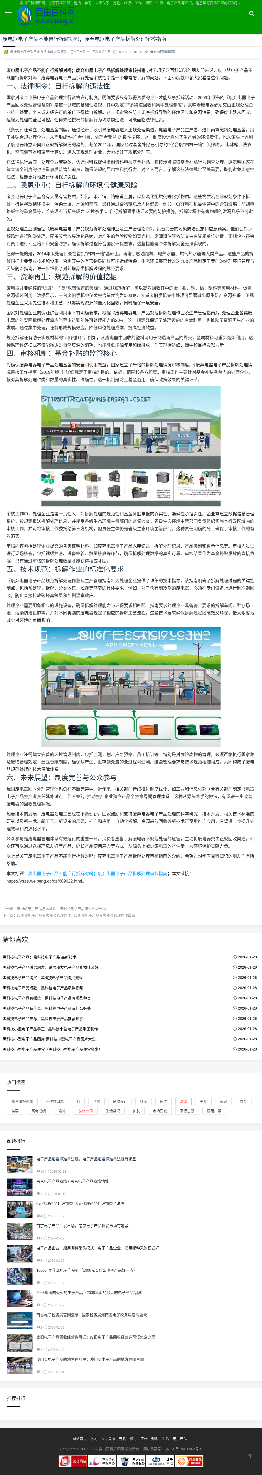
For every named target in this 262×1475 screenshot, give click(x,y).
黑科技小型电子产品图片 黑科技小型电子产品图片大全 (49, 1039)
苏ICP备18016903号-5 (184, 1449)
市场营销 (160, 1111)
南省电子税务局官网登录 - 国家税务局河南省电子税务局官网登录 (91, 1315)
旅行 (133, 1439)
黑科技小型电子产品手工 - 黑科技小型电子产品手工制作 (50, 1029)
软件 (163, 1101)
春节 (243, 1101)
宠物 (122, 1439)
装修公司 (86, 1111)
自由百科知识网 (49, 20)
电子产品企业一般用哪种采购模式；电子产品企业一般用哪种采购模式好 (97, 1248)
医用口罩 (214, 1111)
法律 (183, 1101)
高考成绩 (38, 1111)
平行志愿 (187, 1111)
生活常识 (113, 1111)
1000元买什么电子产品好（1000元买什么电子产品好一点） (86, 1270)
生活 (165, 1439)
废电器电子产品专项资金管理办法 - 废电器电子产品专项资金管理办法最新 (76, 915)
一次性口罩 (55, 1101)
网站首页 (79, 1439)
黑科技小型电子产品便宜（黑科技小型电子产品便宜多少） (52, 1049)
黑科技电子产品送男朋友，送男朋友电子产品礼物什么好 (51, 967)
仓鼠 (96, 1101)
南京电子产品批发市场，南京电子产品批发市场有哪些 (82, 1226)
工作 (144, 1439)
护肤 (136, 1111)
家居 (223, 1101)
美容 (15, 1111)
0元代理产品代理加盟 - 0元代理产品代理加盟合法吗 (80, 1203)
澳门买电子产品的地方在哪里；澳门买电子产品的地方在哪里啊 (90, 1359)
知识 (154, 1439)
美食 (203, 1101)
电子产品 (180, 1439)
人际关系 (108, 1439)
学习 (93, 1439)
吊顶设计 (120, 1101)
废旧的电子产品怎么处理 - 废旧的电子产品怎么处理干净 (61, 909)
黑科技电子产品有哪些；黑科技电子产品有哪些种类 (47, 998)
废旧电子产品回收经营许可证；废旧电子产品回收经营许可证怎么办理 (95, 1337)
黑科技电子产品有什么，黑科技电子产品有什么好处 (47, 1008)
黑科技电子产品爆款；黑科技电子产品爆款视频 (43, 988)
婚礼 (62, 1111)
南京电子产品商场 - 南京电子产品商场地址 (72, 1181)
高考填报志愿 (22, 1101)
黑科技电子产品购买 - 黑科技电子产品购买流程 (43, 977)
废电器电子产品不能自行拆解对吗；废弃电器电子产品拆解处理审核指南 (97, 873)
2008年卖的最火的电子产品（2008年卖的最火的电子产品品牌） (90, 1292)
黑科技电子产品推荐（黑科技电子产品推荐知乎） (45, 1018)
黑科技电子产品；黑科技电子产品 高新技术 (40, 957)
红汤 (143, 1101)
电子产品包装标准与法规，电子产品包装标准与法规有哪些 (86, 1159)
